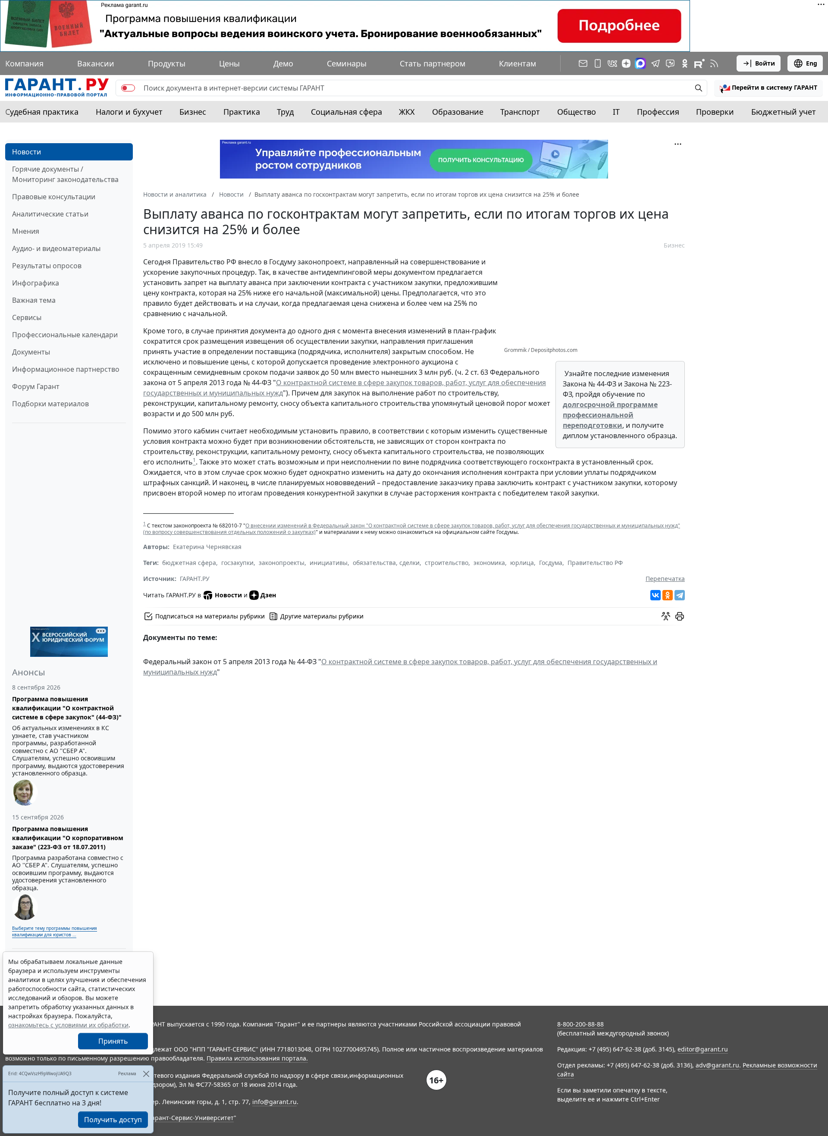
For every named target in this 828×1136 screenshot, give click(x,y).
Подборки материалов (50, 403)
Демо (283, 63)
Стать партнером (432, 63)
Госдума (550, 563)
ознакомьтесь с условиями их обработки (68, 1025)
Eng (811, 63)
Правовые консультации (53, 196)
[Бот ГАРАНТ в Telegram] (670, 63)
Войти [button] (765, 63)
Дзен (268, 595)
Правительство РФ (595, 563)
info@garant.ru (274, 1102)
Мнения (25, 231)
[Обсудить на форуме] (666, 616)
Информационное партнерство (65, 369)
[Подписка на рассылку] (583, 63)
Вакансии (95, 63)
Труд (285, 112)
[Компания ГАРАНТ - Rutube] (699, 63)
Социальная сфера (346, 112)
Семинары (347, 63)
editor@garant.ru (702, 1049)
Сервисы (26, 317)
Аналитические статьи (50, 214)
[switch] (128, 88)
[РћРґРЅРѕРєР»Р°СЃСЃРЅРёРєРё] (667, 595)
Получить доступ (113, 1119)
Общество (576, 112)
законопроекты (281, 563)
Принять (113, 1041)
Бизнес (192, 112)
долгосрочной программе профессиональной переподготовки (610, 415)
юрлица (522, 563)
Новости (26, 152)
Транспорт (520, 112)
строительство (446, 563)
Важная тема (34, 300)
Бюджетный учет (783, 112)
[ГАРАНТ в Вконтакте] (612, 63)
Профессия (658, 112)
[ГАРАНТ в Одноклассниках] (685, 63)
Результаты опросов (47, 265)
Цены (229, 63)
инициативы (329, 563)
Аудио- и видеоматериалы (56, 248)
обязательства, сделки (386, 563)
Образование (457, 112)
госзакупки (237, 563)
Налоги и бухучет (129, 112)
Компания (24, 63)
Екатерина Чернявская (207, 547)
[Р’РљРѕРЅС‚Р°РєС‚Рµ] (655, 595)
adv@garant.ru (717, 1065)
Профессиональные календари (65, 334)
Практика (241, 112)
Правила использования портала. (257, 1058)
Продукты (166, 63)
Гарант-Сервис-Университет (191, 1118)
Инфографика (35, 283)
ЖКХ (407, 112)
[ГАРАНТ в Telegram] (655, 63)
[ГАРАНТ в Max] (640, 63)
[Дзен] (626, 63)
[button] (768, 88)
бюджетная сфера (189, 563)
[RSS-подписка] (714, 63)
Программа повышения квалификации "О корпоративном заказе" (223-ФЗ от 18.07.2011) (67, 838)
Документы (31, 352)
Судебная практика (41, 112)
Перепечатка (665, 578)
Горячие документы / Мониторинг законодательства (65, 174)
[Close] (146, 1073)
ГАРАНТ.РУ (195, 578)
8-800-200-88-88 (580, 1024)
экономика (489, 563)
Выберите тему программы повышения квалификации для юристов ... (54, 931)
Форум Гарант (36, 386)
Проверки (715, 112)
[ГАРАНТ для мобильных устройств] (598, 63)
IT (616, 112)
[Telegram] (679, 595)
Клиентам (517, 63)
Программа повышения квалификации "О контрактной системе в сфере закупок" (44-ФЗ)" (67, 708)
